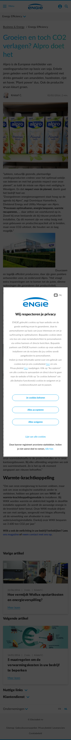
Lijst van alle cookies (35, 437)
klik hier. (49, 449)
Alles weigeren (35, 422)
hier (48, 364)
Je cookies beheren (35, 398)
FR (55, 295)
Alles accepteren (35, 410)
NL (60, 295)
